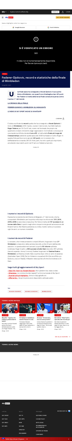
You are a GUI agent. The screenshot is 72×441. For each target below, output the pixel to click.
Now (20, 422)
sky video (5, 422)
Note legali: (39, 411)
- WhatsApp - (12, 273)
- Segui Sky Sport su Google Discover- (21, 271)
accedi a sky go (62, 411)
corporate (39, 434)
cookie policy (40, 419)
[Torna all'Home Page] (9, 17)
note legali (39, 422)
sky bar (21, 426)
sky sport (5, 415)
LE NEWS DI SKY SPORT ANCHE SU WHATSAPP (24, 111)
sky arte (4, 426)
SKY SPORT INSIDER (63, 17)
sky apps (22, 419)
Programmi (22, 433)
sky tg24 (5, 419)
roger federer (15, 291)
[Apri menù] (2, 17)
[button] (33, 439)
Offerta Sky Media (42, 431)
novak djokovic (31, 291)
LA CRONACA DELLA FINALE (18, 103)
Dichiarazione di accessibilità (41, 426)
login (68, 12)
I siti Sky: (4, 411)
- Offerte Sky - (13, 278)
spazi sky (22, 429)
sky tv (21, 415)
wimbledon (46, 291)
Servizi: (21, 411)
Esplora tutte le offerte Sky (19, 12)
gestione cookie (41, 415)
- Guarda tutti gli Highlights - (18, 276)
